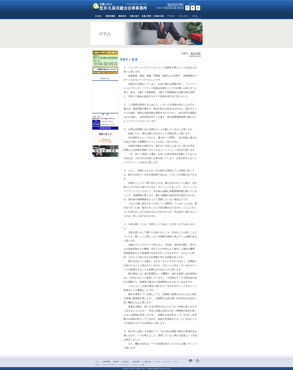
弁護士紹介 (134, 16)
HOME (98, 16)
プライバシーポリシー (110, 365)
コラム (195, 16)
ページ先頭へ (197, 360)
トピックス (183, 16)
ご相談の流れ (158, 16)
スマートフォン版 (138, 365)
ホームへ (190, 360)
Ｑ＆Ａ (98, 365)
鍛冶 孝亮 (196, 53)
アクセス (171, 16)
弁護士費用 (146, 16)
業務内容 (122, 16)
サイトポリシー (125, 365)
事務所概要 (110, 16)
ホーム (98, 361)
